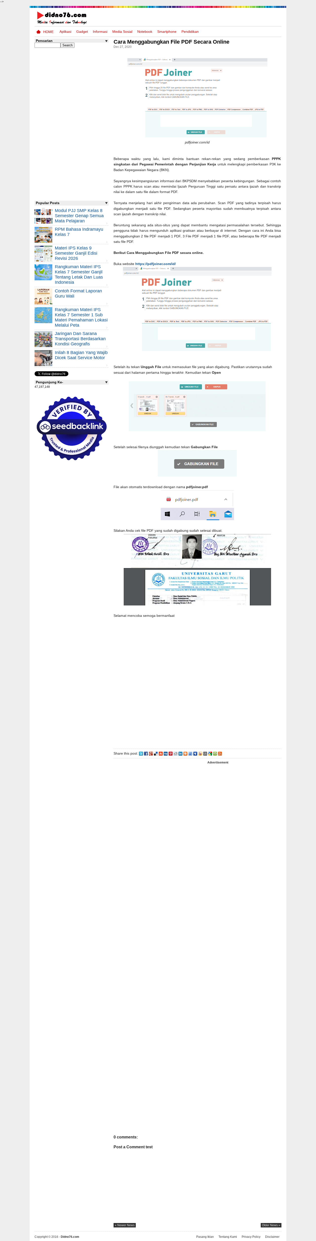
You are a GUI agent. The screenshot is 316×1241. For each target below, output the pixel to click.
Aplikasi (65, 32)
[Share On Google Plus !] (151, 753)
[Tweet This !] (141, 753)
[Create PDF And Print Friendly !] (215, 753)
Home (48, 32)
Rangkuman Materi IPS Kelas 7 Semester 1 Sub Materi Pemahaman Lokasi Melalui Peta (81, 317)
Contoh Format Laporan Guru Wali (78, 293)
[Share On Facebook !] (146, 753)
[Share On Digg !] (166, 753)
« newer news (125, 1225)
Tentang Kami (227, 1237)
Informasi (100, 32)
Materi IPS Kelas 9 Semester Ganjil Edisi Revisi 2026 (76, 253)
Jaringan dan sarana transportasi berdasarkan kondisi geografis (80, 338)
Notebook (144, 32)
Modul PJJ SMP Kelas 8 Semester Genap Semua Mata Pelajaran (79, 215)
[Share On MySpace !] (195, 753)
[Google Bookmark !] (210, 753)
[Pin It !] (171, 753)
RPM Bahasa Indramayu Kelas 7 (79, 232)
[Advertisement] (197, 696)
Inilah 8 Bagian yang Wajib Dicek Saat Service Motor (81, 355)
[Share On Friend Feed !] (190, 753)
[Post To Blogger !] (185, 753)
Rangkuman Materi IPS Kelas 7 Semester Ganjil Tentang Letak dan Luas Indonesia (79, 274)
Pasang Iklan (205, 1237)
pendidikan (190, 32)
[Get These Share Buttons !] (205, 753)
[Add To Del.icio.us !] (156, 753)
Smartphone (167, 32)
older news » (271, 1225)
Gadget (82, 32)
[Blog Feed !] (220, 753)
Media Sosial (122, 32)
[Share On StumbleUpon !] (161, 753)
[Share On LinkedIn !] (180, 753)
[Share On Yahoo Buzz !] (200, 753)
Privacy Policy (251, 1237)
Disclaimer (272, 1237)
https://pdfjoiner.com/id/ (155, 264)
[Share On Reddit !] (176, 753)
